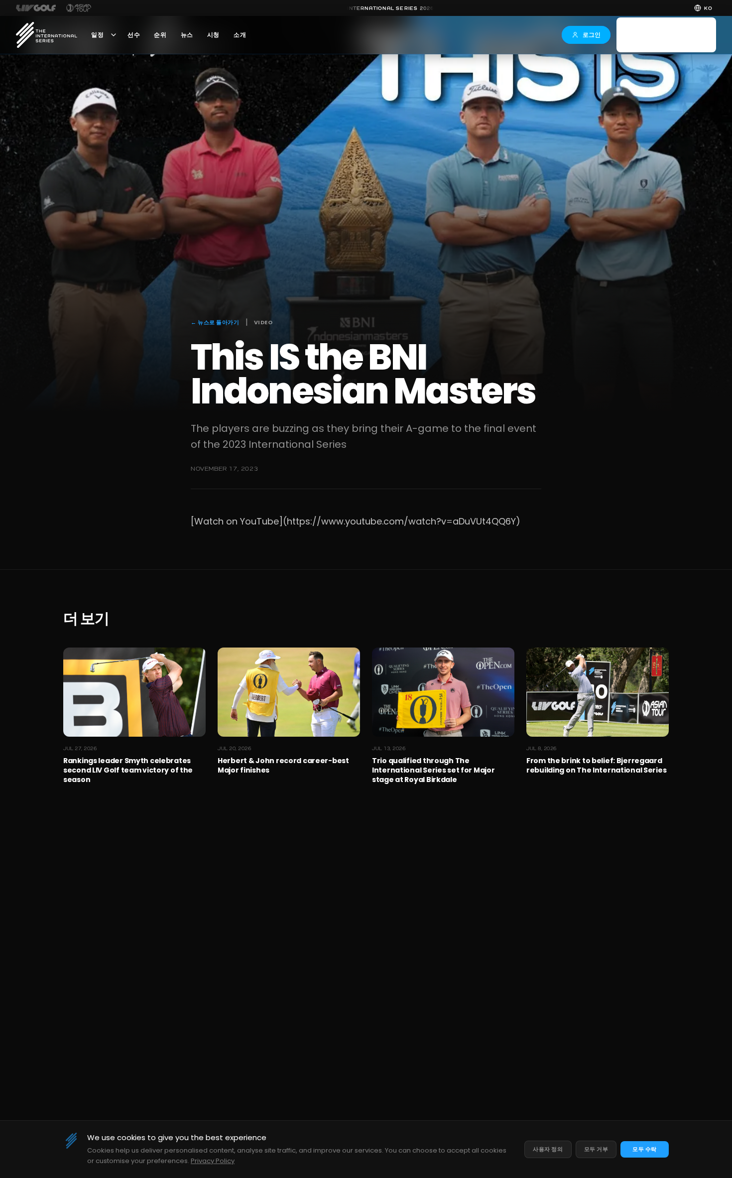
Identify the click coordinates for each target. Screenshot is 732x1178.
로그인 (592, 34)
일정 (97, 34)
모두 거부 (596, 1149)
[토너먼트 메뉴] (114, 35)
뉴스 (187, 34)
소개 (240, 34)
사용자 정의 (548, 1149)
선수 (133, 34)
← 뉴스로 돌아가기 (215, 322)
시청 (213, 34)
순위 (160, 34)
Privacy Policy (213, 1161)
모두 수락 (644, 1149)
